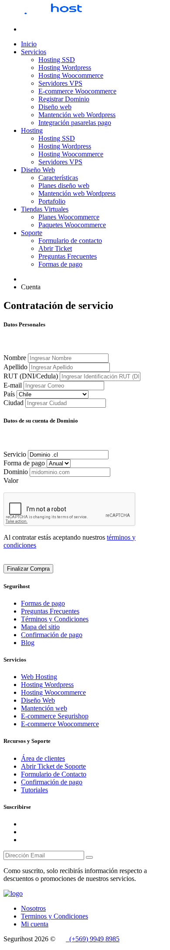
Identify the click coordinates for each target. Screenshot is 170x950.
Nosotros (33, 908)
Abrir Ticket (55, 248)
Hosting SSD (56, 59)
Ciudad (13, 402)
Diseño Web (38, 169)
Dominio (15, 471)
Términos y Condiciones (54, 619)
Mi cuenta (34, 924)
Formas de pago (60, 264)
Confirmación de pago (51, 634)
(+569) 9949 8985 (92, 939)
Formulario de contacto (70, 240)
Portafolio (51, 201)
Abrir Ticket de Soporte (53, 766)
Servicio (14, 454)
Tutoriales (34, 790)
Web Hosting (39, 676)
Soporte (31, 232)
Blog (27, 642)
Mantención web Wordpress (77, 114)
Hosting (32, 130)
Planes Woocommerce (68, 217)
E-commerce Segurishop (54, 716)
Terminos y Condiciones (54, 916)
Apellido (15, 367)
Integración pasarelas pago (74, 122)
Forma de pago (24, 463)
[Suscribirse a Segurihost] (89, 857)
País (9, 394)
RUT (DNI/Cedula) (30, 376)
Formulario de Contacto (53, 774)
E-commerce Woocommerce (77, 91)
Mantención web (44, 708)
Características (58, 177)
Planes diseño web (63, 185)
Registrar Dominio (63, 99)
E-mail (12, 385)
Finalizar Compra (28, 568)
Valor (10, 480)
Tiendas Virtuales (44, 209)
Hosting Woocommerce (70, 75)
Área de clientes (43, 758)
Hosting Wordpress (64, 67)
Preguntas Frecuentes (67, 256)
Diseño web (54, 107)
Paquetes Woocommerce (72, 225)
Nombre (14, 357)
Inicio (29, 44)
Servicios (33, 51)
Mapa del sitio (40, 627)
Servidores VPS (60, 83)
